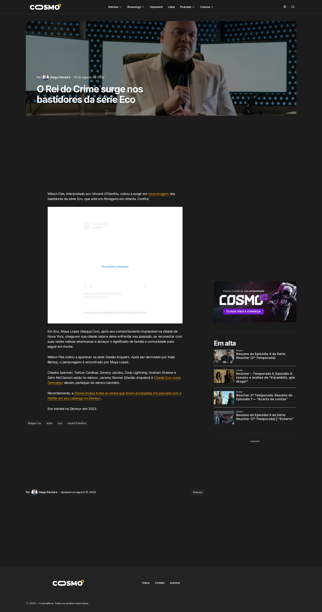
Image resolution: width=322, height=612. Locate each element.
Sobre (146, 582)
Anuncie (175, 582)
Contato (160, 582)
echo (49, 423)
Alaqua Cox (34, 423)
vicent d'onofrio (77, 423)
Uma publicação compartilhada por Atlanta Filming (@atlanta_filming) (115, 312)
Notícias (197, 492)
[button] (284, 6)
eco (60, 423)
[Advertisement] (115, 156)
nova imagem (158, 194)
